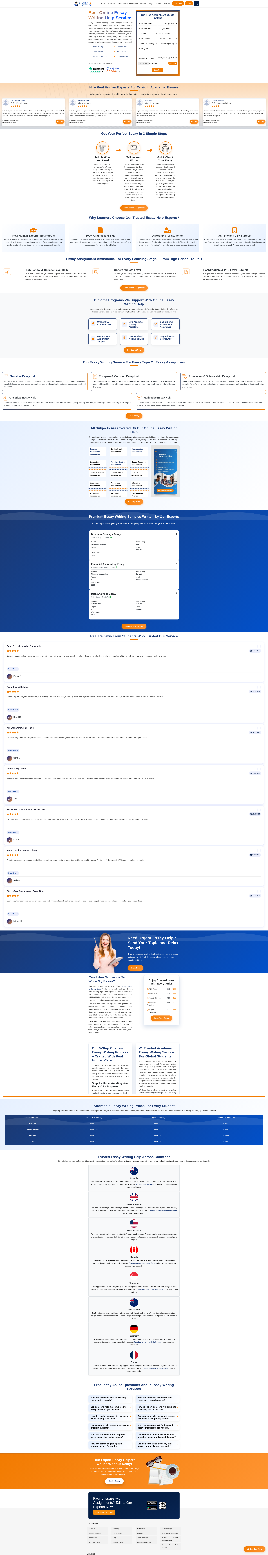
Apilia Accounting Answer (170, 1533)
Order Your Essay (161, 1018)
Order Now (178, 3)
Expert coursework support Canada (143, 1263)
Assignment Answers (144, 1542)
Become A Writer (118, 1542)
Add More (172, 63)
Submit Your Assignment (134, 208)
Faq (114, 1537)
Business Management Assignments (95, 451)
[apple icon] (152, 1503)
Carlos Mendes (218, 100)
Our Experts (141, 1528)
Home (103, 4)
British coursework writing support (163, 1210)
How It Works (117, 1533)
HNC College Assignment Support (103, 339)
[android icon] (152, 1508)
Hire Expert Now (134, 350)
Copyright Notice (94, 1542)
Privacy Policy (93, 1537)
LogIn (189, 3)
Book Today (134, 416)
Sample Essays (167, 1528)
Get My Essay (114, 1481)
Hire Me (60, 121)
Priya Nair (149, 100)
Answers (143, 4)
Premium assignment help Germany (148, 1342)
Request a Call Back (104, 1512)
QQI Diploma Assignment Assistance (166, 324)
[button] (196, 3)
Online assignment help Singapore (149, 1289)
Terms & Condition (95, 1533)
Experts (158, 4)
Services (111, 4)
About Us (92, 1528)
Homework (133, 4)
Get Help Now (134, 502)
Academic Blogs (142, 1537)
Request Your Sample (134, 626)
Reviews (167, 4)
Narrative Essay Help (23, 376)
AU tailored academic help (146, 1184)
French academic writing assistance (156, 1368)
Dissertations (122, 4)
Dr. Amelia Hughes (18, 100)
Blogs (151, 4)
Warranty (116, 1528)
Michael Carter (83, 100)
